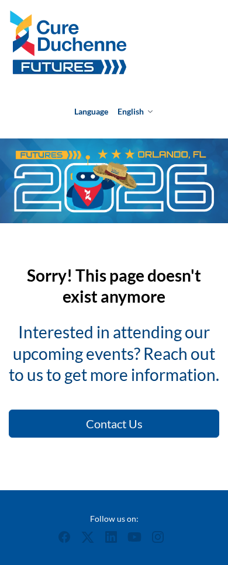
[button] (67, 540)
